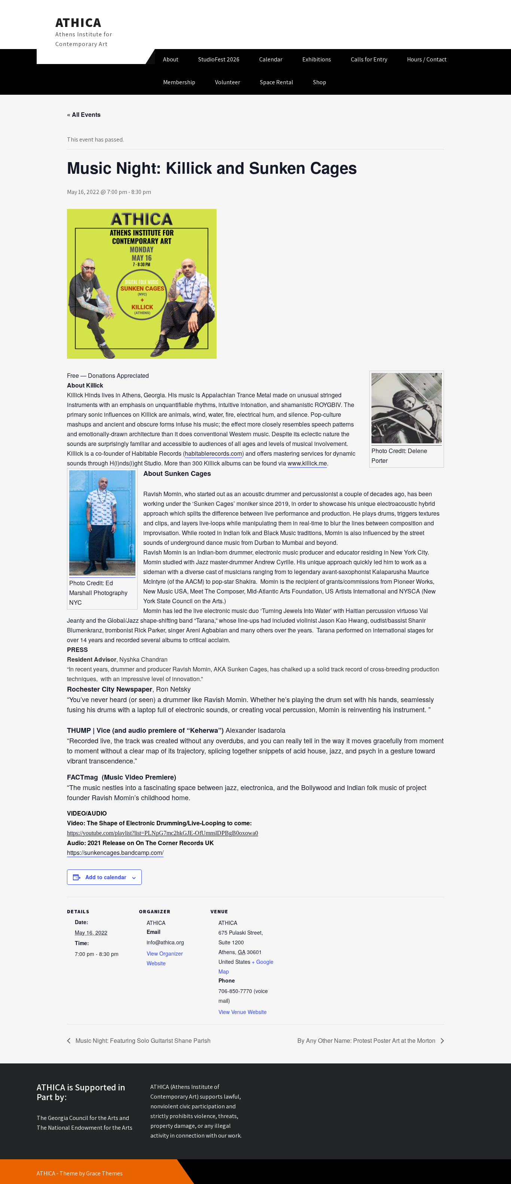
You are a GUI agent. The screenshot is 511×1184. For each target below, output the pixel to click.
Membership (179, 82)
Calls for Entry (369, 59)
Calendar (270, 59)
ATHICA (78, 22)
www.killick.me (307, 463)
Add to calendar (105, 877)
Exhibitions (316, 59)
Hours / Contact (427, 59)
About (170, 59)
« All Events (84, 114)
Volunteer (227, 82)
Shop (319, 82)
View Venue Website (242, 1011)
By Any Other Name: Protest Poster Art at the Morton (367, 1040)
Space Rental (276, 82)
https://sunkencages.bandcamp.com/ (115, 852)
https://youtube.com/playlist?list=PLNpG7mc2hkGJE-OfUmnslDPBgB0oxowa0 (162, 833)
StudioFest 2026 (218, 59)
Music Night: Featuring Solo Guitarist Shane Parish (142, 1040)
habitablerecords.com (213, 453)
